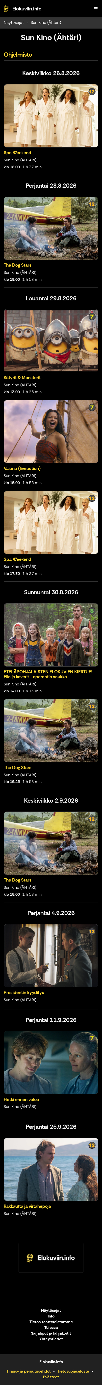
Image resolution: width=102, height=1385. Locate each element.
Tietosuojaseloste (73, 1371)
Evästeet (51, 1377)
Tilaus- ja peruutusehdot (28, 1371)
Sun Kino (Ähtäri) (46, 22)
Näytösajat (14, 22)
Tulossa (51, 1327)
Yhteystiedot (51, 1339)
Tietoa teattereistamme (51, 1322)
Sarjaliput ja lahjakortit (51, 1333)
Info (51, 1316)
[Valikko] (96, 8)
